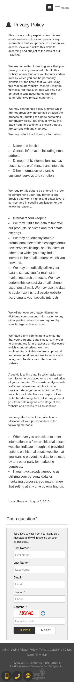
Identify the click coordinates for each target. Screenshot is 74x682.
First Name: (22, 548)
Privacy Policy (28, 649)
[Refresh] (42, 613)
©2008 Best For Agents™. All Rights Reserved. (37, 663)
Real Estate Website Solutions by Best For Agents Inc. (37, 666)
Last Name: (22, 562)
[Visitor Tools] (49, 7)
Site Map (41, 654)
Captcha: (20, 606)
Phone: (19, 592)
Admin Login (9, 649)
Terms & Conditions (50, 649)
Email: (18, 577)
